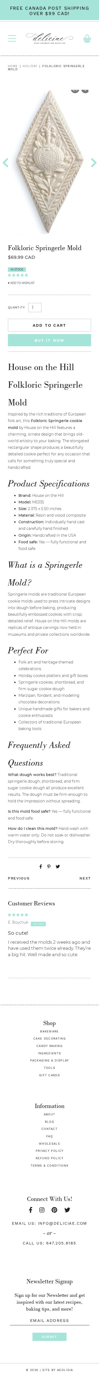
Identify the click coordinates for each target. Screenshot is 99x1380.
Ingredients (49, 1053)
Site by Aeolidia (57, 1370)
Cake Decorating (49, 1038)
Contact (49, 1129)
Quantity (16, 307)
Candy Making (49, 1046)
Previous (19, 878)
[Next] (94, 162)
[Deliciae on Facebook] (30, 1210)
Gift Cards (49, 1075)
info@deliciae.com (62, 1223)
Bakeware (49, 1031)
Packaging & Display (49, 1060)
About (49, 1114)
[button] (18, 274)
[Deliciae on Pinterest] (54, 1210)
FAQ (49, 1136)
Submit (49, 1337)
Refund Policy (49, 1158)
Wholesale (49, 1143)
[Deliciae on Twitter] (67, 1210)
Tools (49, 1068)
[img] (49, 914)
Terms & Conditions (50, 1165)
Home (13, 66)
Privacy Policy (49, 1151)
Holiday (30, 66)
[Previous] (5, 162)
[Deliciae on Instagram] (41, 1210)
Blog (49, 1122)
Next (85, 878)
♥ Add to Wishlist (21, 283)
